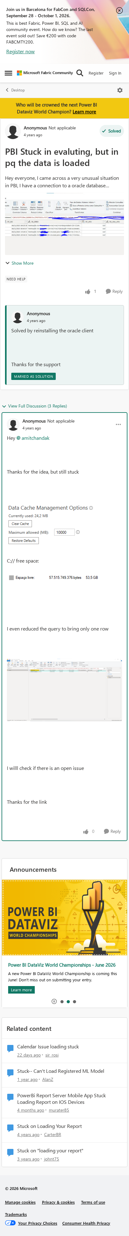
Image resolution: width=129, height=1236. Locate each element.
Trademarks (16, 1214)
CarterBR (52, 1134)
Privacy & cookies (58, 1202)
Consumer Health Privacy (86, 1223)
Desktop (18, 90)
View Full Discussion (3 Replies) (37, 406)
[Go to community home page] (45, 72)
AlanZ (47, 1079)
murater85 (59, 1110)
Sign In (115, 72)
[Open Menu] (120, 90)
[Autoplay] (54, 1001)
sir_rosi (52, 1055)
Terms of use (93, 1202)
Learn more (84, 111)
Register (96, 72)
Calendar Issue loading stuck (48, 1046)
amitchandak (35, 437)
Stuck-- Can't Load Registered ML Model (60, 1071)
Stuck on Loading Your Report (49, 1126)
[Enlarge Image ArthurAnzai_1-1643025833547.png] (56, 578)
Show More (23, 263)
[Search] (80, 73)
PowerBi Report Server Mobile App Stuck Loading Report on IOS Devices (61, 1098)
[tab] (62, 1001)
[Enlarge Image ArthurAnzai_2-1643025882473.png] (64, 690)
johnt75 (51, 1159)
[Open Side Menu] (8, 73)
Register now (20, 51)
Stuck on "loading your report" (50, 1150)
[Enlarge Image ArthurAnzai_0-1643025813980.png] (56, 525)
